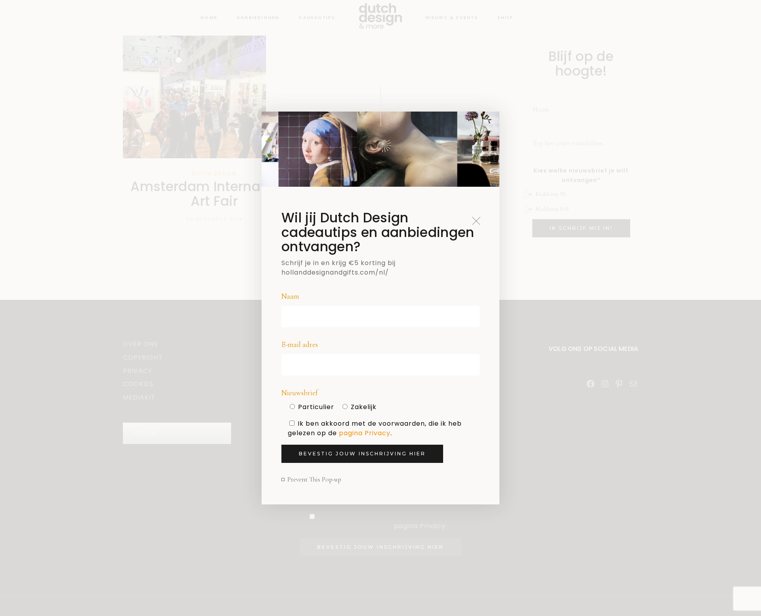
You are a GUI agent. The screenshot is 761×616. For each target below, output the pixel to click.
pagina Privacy (364, 433)
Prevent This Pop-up (314, 479)
